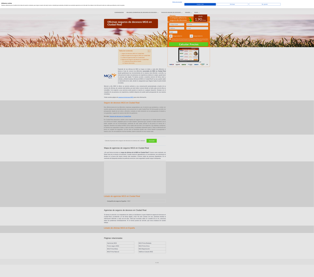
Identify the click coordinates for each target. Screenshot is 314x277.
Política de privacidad (177, 2)
